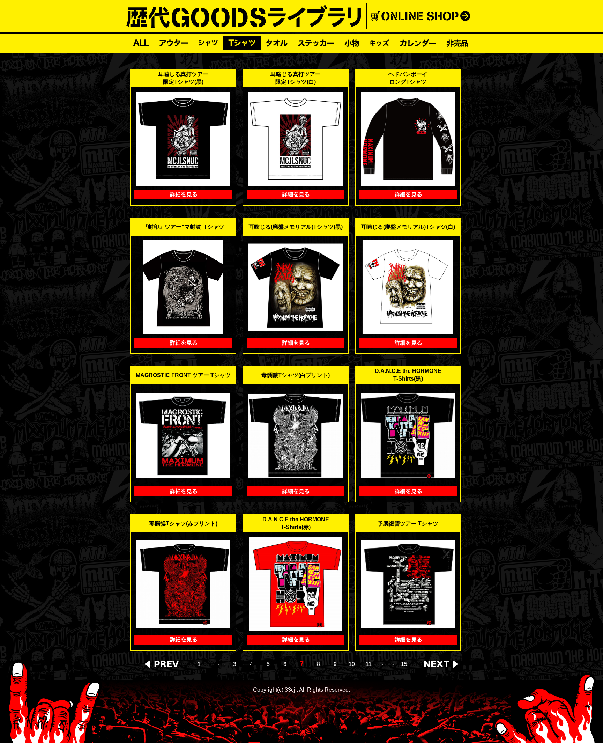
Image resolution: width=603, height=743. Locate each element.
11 (369, 664)
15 (404, 664)
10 (352, 664)
